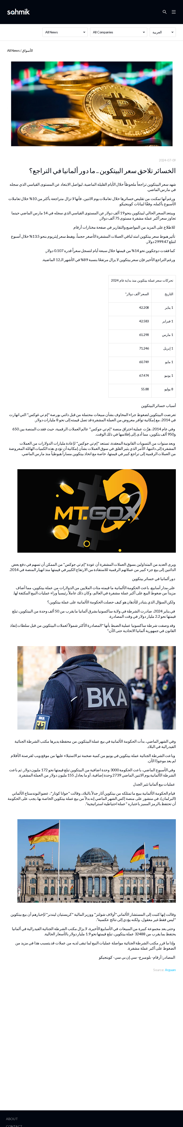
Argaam (170, 970)
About (12, 1119)
